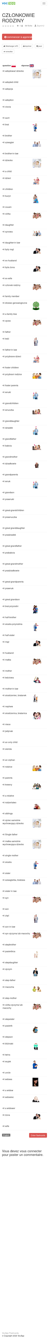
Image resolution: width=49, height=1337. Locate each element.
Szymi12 (40, 25)
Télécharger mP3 (11, 46)
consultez (9, 51)
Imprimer (27, 46)
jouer (40, 46)
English (6, 1135)
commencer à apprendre (19, 37)
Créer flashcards (38, 1135)
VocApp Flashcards (10, 1333)
